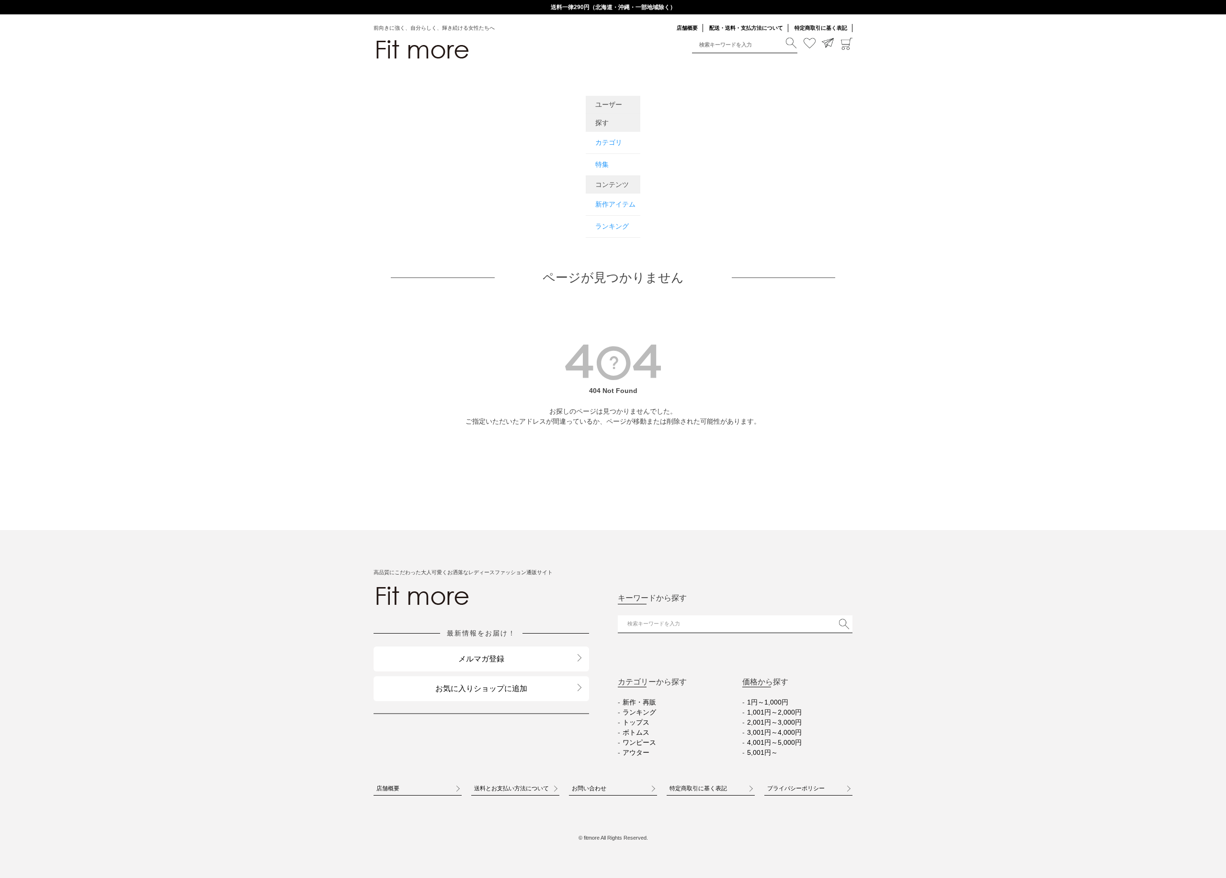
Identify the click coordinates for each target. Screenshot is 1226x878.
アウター (636, 752)
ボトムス (636, 732)
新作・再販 (639, 702)
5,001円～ (762, 752)
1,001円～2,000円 (774, 712)
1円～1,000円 (767, 702)
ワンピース (639, 742)
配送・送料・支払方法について (746, 28)
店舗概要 (687, 28)
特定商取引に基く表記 (821, 28)
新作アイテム (615, 204)
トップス (636, 722)
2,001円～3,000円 (774, 722)
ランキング (612, 226)
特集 (602, 164)
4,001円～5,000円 (774, 742)
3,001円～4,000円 (774, 732)
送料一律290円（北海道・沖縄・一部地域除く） (613, 7)
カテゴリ (608, 142)
